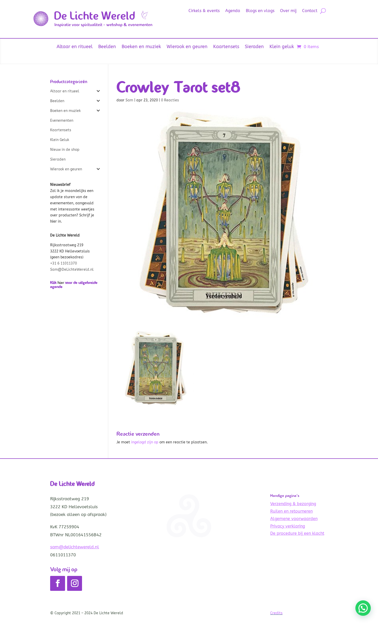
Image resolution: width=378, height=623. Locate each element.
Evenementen (61, 120)
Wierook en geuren (187, 47)
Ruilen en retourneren (291, 511)
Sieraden (254, 47)
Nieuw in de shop (64, 149)
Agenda (232, 11)
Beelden (107, 47)
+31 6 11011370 (63, 263)
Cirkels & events (204, 11)
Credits (276, 613)
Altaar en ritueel (75, 47)
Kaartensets (226, 47)
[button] (363, 608)
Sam (129, 100)
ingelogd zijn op (144, 442)
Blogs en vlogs (260, 11)
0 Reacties (170, 100)
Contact (309, 11)
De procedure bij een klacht (297, 533)
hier (61, 282)
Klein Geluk (59, 140)
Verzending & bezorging (293, 503)
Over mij (288, 11)
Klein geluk (281, 47)
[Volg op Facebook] (57, 583)
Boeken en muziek (141, 47)
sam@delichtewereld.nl (74, 546)
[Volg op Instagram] (74, 583)
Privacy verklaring (287, 526)
